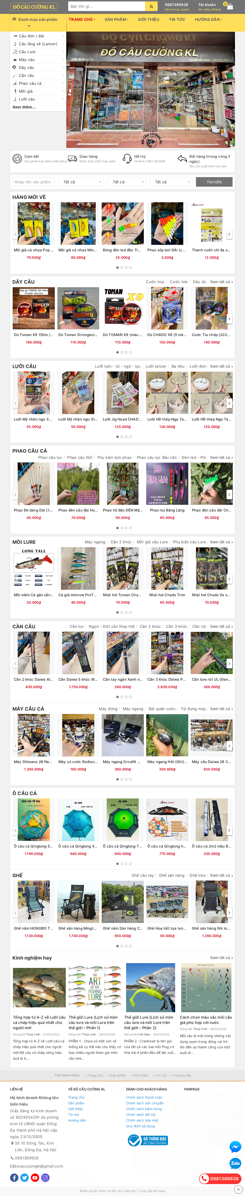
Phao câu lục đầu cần (157, 457)
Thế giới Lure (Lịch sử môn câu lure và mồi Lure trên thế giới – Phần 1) (93, 1022)
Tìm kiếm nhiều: (67, 1075)
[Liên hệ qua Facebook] (235, 1147)
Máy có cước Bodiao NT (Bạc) (84, 761)
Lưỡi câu (27, 99)
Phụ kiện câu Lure (189, 541)
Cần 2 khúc (121, 541)
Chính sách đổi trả (141, 1114)
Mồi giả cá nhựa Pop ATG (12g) (41, 250)
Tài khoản (207, 4)
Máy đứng (108, 708)
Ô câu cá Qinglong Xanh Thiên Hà (88, 846)
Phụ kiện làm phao (114, 457)
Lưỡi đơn (197, 366)
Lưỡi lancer (156, 366)
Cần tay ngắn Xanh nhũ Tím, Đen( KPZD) (139, 679)
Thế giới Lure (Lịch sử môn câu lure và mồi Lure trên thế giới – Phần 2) (148, 1022)
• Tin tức (160, 1075)
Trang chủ (81, 19)
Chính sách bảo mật (142, 1120)
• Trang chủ (94, 1075)
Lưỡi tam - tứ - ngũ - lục (117, 366)
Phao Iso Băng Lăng (167, 510)
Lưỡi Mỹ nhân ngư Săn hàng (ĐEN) (44, 419)
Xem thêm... (24, 107)
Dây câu (26, 67)
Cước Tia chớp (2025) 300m (217, 334)
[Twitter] (24, 1178)
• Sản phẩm (117, 1075)
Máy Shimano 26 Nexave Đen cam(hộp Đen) (53, 761)
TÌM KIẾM (214, 182)
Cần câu (26, 75)
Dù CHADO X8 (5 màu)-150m (172, 334)
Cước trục (155, 281)
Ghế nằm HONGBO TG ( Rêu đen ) (43, 928)
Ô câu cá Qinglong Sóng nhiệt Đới (43, 846)
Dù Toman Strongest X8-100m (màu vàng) (95, 334)
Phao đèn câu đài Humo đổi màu (86, 510)
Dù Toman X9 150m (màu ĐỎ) (40, 334)
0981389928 (177, 4)
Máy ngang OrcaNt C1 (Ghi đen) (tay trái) (139, 761)
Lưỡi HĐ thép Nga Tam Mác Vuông (177, 419)
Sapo (161, 1191)
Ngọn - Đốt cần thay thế (111, 626)
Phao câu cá (30, 83)
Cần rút (199, 626)
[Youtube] (35, 1178)
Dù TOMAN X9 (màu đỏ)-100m (130, 334)
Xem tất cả (220, 281)
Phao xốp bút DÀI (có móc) (171, 250)
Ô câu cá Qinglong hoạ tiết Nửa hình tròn (183, 846)
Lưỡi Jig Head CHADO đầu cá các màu (136, 419)
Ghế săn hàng (171, 875)
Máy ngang (95, 541)
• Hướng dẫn (181, 1075)
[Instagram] (45, 1178)
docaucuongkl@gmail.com (38, 1166)
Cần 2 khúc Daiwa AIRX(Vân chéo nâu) (48, 679)
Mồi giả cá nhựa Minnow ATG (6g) (88, 250)
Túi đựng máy (193, 708)
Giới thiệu (148, 19)
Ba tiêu (178, 366)
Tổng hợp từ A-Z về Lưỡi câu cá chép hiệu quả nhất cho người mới (39, 1022)
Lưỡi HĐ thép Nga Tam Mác (216, 419)
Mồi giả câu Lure (152, 541)
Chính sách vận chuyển (145, 1103)
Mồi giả (26, 91)
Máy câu (26, 59)
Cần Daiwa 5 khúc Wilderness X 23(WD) (93, 679)
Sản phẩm (116, 19)
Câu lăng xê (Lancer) (38, 43)
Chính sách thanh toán (144, 1097)
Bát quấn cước (162, 708)
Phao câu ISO (79, 457)
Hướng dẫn (208, 19)
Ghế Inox (197, 875)
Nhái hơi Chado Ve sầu (212, 595)
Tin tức (177, 19)
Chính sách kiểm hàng (144, 1109)
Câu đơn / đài (31, 36)
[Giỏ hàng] (230, 6)
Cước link (179, 281)
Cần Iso (77, 626)
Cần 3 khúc (176, 626)
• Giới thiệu (140, 1075)
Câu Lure (27, 51)
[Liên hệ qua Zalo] (235, 1164)
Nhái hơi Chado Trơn (167, 595)
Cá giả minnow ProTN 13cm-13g (86, 595)
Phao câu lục (50, 457)
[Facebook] (14, 1178)
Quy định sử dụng (140, 1126)
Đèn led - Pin (194, 457)
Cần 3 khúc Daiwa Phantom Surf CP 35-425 (186, 679)
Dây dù (199, 281)
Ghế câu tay (143, 875)
